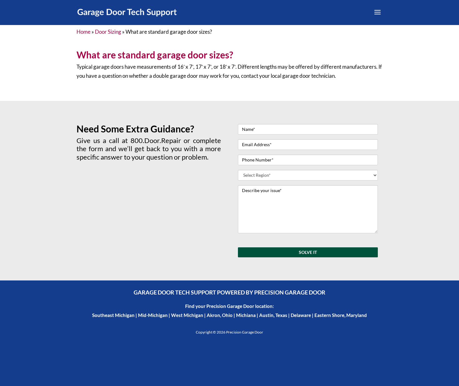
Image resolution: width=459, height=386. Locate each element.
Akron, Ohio (220, 315)
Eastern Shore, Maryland (340, 315)
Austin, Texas (273, 315)
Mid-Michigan (153, 315)
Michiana (246, 315)
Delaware (301, 315)
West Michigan (187, 315)
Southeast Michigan (113, 315)
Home (83, 31)
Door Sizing (108, 31)
